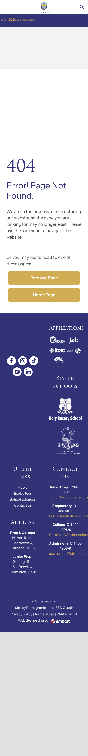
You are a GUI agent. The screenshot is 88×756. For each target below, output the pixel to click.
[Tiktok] (33, 360)
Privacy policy (21, 614)
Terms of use (44, 614)
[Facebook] (11, 360)
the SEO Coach (61, 607)
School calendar (22, 499)
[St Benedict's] (44, 7)
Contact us (22, 505)
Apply (22, 487)
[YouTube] (17, 371)
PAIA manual (66, 614)
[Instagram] (22, 360)
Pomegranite (36, 607)
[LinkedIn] (28, 371)
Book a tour (22, 493)
